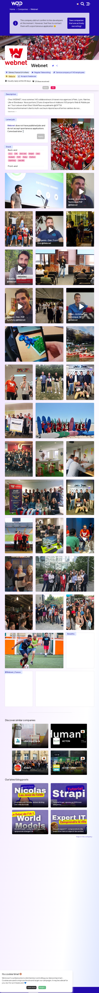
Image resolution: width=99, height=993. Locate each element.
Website (12, 76)
